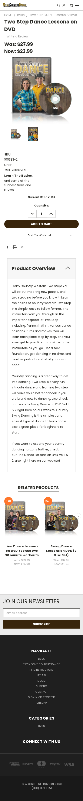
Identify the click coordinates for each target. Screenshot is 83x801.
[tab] (41, 268)
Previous (5, 516)
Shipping (41, 686)
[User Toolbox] (64, 5)
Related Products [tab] (38, 488)
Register (49, 697)
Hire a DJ (41, 675)
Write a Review (17, 36)
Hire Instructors (41, 670)
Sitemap (41, 703)
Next (78, 516)
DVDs (41, 659)
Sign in (33, 697)
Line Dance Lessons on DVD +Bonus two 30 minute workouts (22, 550)
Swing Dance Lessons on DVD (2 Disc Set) (61, 550)
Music (41, 681)
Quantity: (41, 206)
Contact (41, 692)
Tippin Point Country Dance (41, 664)
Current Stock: (41, 197)
